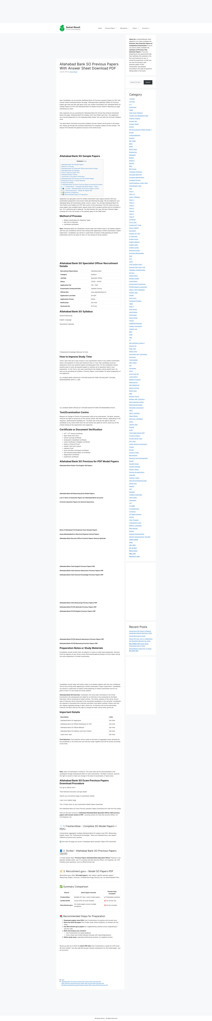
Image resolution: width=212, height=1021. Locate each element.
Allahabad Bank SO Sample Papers (72, 164)
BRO (130, 166)
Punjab (131, 447)
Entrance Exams (134, 250)
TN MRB (132, 506)
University (132, 511)
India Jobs (132, 349)
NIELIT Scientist (134, 413)
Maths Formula (134, 388)
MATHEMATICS (134, 385)
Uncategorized (134, 509)
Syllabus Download (135, 495)
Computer (132, 219)
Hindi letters (133, 312)
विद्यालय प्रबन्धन (133, 551)
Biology (131, 158)
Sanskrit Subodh (134, 467)
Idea (130, 337)
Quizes (131, 450)
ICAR (130, 335)
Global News (133, 276)
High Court (132, 298)
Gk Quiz (131, 273)
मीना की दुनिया (133, 548)
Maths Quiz (133, 391)
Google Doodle (134, 278)
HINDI (131, 304)
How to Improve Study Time (70, 172)
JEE (130, 365)
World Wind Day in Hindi (137, 636)
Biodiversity (133, 152)
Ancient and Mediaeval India (138, 116)
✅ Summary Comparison (69, 192)
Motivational (123, 28)
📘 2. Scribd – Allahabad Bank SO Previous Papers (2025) (80, 188)
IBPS (130, 332)
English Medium (134, 242)
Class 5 (131, 208)
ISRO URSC (133, 363)
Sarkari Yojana (134, 469)
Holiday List (133, 329)
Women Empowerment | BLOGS (139, 537)
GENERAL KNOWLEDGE (137, 270)
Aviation (131, 138)
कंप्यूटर (131, 542)
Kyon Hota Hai (134, 374)
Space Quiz (133, 483)
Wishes (131, 531)
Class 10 (132, 194)
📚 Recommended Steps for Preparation (74, 194)
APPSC (131, 127)
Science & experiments (136, 472)
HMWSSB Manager (135, 323)
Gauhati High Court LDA (137, 267)
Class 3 (131, 203)
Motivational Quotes (136, 405)
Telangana (132, 500)
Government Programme (137, 284)
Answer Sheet (134, 124)
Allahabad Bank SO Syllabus (70, 170)
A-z (130, 104)
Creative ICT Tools (135, 225)
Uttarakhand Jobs (135, 523)
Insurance (132, 357)
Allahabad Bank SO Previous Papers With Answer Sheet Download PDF (81, 981)
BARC (131, 146)
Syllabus (132, 492)
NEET (131, 410)
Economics (145, 28)
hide (84, 161)
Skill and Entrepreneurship (138, 481)
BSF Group (132, 169)
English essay (133, 239)
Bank (63, 979)
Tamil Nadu (133, 497)
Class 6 (131, 211)
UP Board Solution (135, 514)
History (135, 28)
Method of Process (67, 166)
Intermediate (133, 360)
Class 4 (131, 205)
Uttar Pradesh (134, 520)
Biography (132, 155)
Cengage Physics (135, 180)
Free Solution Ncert (135, 264)
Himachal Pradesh (135, 301)
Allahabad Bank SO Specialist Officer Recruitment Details (79, 168)
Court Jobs (133, 222)
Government (133, 281)
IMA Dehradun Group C (137, 343)
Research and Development (138, 458)
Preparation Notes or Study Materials (73, 180)
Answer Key (133, 121)
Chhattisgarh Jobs (135, 186)
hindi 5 (131, 306)
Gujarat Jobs (133, 292)
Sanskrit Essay (134, 464)
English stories (134, 247)
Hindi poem (133, 315)
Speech (131, 486)
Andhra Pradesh (134, 118)
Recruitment (133, 455)
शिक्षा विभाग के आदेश (134, 556)
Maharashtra (133, 382)
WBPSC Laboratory (135, 525)
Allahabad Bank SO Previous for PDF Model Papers (77, 178)
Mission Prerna (134, 396)
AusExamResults (134, 135)
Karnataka (132, 368)
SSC (130, 489)
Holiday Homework (135, 326)
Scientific (132, 475)
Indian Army (133, 351)
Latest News (133, 377)
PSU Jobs (132, 441)
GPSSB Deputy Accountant (138, 287)
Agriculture (132, 107)
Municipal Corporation (136, 408)
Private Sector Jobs (135, 438)
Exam (131, 262)
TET (130, 503)
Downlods (132, 231)
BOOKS (131, 163)
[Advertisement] (49, 11)
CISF (130, 189)
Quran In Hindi (134, 452)
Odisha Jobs (133, 424)
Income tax (132, 346)
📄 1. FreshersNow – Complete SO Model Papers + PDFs (79, 186)
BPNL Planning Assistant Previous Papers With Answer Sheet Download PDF (83, 983)
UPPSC (131, 517)
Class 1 (131, 191)
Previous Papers (110, 28)
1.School (132, 99)
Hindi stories (133, 318)
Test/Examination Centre (69, 174)
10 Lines (132, 101)
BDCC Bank (133, 149)
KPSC (131, 371)
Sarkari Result (73, 27)
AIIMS (131, 110)
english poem (133, 245)
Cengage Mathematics (136, 177)
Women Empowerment (136, 534)
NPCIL (131, 422)
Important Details (67, 182)
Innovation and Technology (138, 354)
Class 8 (131, 217)
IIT (130, 340)
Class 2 (131, 200)
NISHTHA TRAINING (136, 419)
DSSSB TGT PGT (134, 233)
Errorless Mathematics (136, 253)
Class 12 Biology (134, 197)
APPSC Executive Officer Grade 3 (140, 130)
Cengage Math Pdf (135, 174)
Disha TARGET (134, 228)
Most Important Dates (136, 402)
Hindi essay (133, 309)
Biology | (132, 160)
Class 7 (131, 214)
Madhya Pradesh (135, 379)
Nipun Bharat (133, 416)
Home (100, 28)
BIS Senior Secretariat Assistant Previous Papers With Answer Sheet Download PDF (85, 985)
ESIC (130, 256)
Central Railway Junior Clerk (138, 183)
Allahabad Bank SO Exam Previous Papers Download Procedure (81, 184)
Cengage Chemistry (135, 172)
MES (130, 394)
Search (148, 82)
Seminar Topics (134, 478)
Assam (131, 132)
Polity (131, 430)
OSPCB (131, 427)
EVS (130, 259)
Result (131, 461)
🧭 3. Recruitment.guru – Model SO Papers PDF (76, 190)
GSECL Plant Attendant (137, 290)
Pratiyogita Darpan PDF (137, 433)
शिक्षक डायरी (132, 554)
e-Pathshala (133, 236)
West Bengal (133, 528)
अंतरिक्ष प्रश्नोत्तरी (133, 540)
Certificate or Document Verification (73, 176)
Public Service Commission (138, 444)
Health (131, 295)
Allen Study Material (136, 113)
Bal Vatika (132, 141)
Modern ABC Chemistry (137, 399)
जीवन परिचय (132, 545)
